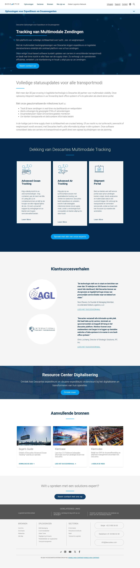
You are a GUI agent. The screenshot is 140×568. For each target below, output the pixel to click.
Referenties (21, 533)
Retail (70, 533)
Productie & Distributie (75, 531)
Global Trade (42, 533)
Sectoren (40, 4)
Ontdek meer (70, 392)
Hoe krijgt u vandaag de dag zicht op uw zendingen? (66, 514)
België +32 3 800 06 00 (109, 525)
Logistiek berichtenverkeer (26, 513)
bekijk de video (99, 464)
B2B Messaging (43, 528)
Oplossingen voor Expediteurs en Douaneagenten (30, 11)
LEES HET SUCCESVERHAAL (88, 347)
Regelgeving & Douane (45, 536)
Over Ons (20, 528)
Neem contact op (27, 66)
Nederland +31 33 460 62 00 (109, 534)
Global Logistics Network (77, 4)
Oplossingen (28, 4)
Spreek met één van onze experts (70, 236)
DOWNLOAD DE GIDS (26, 464)
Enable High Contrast (76, 557)
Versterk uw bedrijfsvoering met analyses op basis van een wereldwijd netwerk (104, 514)
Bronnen (50, 4)
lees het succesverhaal (65, 464)
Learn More (26, 219)
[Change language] (130, 4)
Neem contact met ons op (70, 496)
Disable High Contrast (91, 557)
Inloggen (110, 4)
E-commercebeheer (44, 531)
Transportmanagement (45, 541)
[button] (106, 436)
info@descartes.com (109, 542)
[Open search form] (134, 4)
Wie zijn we (61, 4)
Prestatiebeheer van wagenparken (48, 539)
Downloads (21, 531)
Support (117, 4)
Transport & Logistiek (75, 536)
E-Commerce (72, 528)
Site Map (20, 536)
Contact (124, 4)
